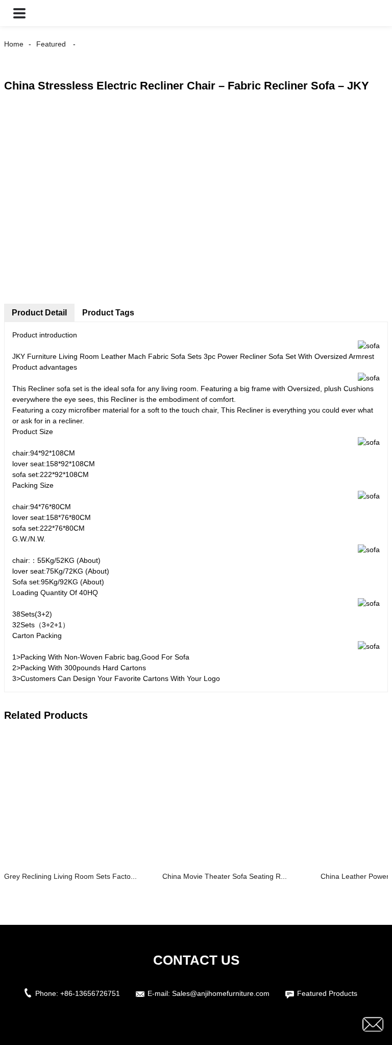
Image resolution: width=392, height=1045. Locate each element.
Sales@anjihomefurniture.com (221, 993)
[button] (19, 13)
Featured (51, 44)
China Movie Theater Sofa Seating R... (224, 876)
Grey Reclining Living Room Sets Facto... (70, 876)
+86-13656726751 (90, 993)
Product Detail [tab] (39, 312)
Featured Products (327, 993)
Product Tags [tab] (108, 312)
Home (13, 44)
